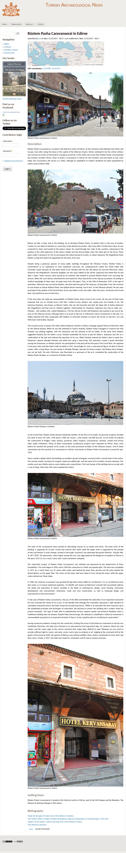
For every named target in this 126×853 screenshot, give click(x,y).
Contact (40, 24)
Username (8, 141)
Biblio (6, 44)
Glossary (7, 47)
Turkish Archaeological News (74, 5)
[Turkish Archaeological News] (4, 115)
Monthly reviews (11, 50)
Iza (40, 39)
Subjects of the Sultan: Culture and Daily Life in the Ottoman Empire (55, 822)
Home (4, 24)
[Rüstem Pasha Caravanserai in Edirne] (75, 105)
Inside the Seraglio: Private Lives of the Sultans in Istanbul (51, 816)
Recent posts (16, 24)
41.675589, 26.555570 (51, 69)
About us (29, 24)
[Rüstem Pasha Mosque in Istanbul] (75, 393)
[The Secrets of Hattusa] (14, 96)
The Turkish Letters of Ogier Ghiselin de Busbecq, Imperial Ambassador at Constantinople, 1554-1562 (68, 819)
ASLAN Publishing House (12, 99)
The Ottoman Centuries (37, 825)
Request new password (13, 161)
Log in (31, 829)
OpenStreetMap (90, 64)
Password (8, 151)
